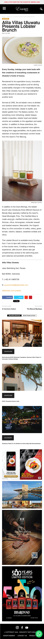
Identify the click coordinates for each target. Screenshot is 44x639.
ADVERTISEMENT (9, 636)
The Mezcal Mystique (34, 309)
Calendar (8, 438)
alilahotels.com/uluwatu (12, 290)
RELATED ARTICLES (14, 315)
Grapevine (5, 18)
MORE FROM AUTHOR (29, 315)
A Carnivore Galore (9, 309)
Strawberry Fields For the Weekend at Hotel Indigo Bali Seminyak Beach (21, 443)
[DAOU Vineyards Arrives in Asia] (22, 377)
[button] (41, 9)
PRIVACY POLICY (35, 636)
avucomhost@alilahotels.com (16, 284)
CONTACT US (22, 636)
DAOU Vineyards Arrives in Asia (10, 401)
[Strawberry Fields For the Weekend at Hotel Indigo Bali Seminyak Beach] (22, 419)
